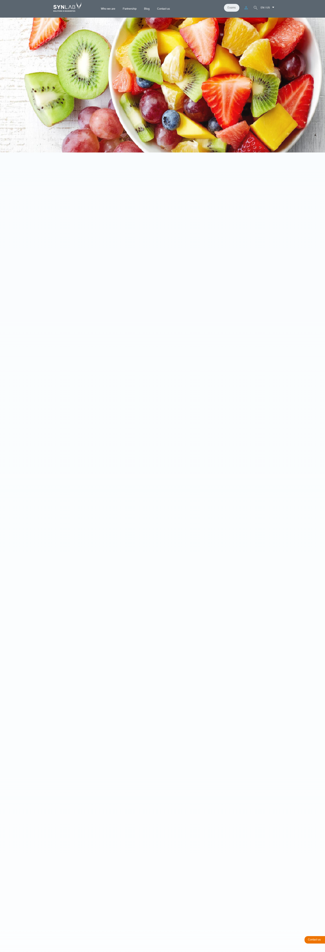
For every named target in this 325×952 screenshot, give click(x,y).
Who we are (108, 9)
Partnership (130, 9)
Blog (147, 9)
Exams (232, 7)
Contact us (163, 9)
